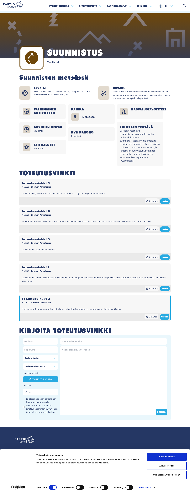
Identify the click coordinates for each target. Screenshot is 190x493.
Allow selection (166, 466)
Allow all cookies (166, 456)
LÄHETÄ (161, 412)
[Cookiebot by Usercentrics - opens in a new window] (18, 488)
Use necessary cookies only (167, 475)
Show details (145, 487)
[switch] (80, 487)
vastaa (164, 201)
